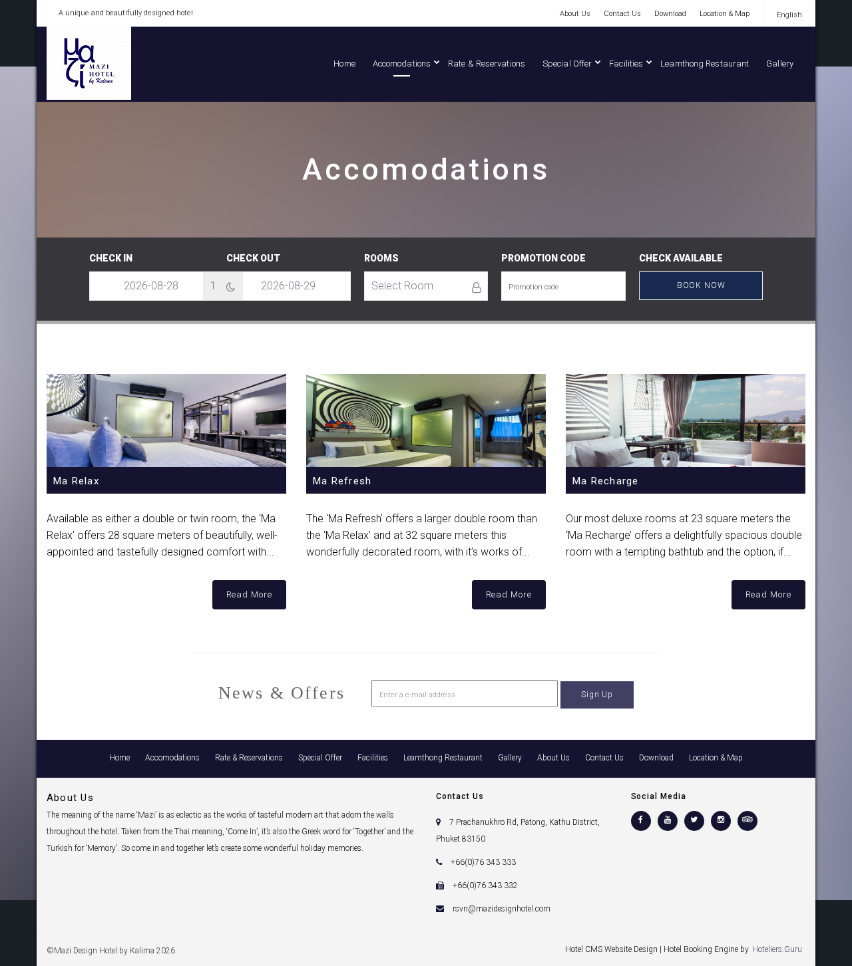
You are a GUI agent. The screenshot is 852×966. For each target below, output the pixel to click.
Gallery (779, 64)
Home (344, 64)
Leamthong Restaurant (704, 64)
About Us (575, 13)
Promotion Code (543, 258)
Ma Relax (76, 481)
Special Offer (567, 64)
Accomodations (402, 64)
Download (670, 13)
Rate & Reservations (486, 64)
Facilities (626, 64)
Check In (110, 258)
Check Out (253, 258)
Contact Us (622, 13)
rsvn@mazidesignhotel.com (501, 908)
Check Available (681, 258)
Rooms (381, 258)
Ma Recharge (605, 481)
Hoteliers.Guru (777, 949)
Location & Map (724, 13)
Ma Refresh (342, 481)
